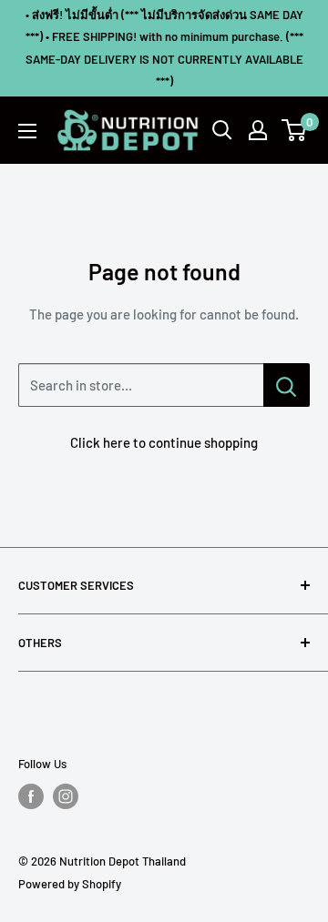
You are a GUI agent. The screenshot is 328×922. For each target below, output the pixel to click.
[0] (294, 130)
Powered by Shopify (69, 883)
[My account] (258, 130)
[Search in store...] (286, 385)
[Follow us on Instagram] (65, 796)
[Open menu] (27, 131)
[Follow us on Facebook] (31, 796)
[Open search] (222, 130)
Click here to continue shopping (164, 442)
